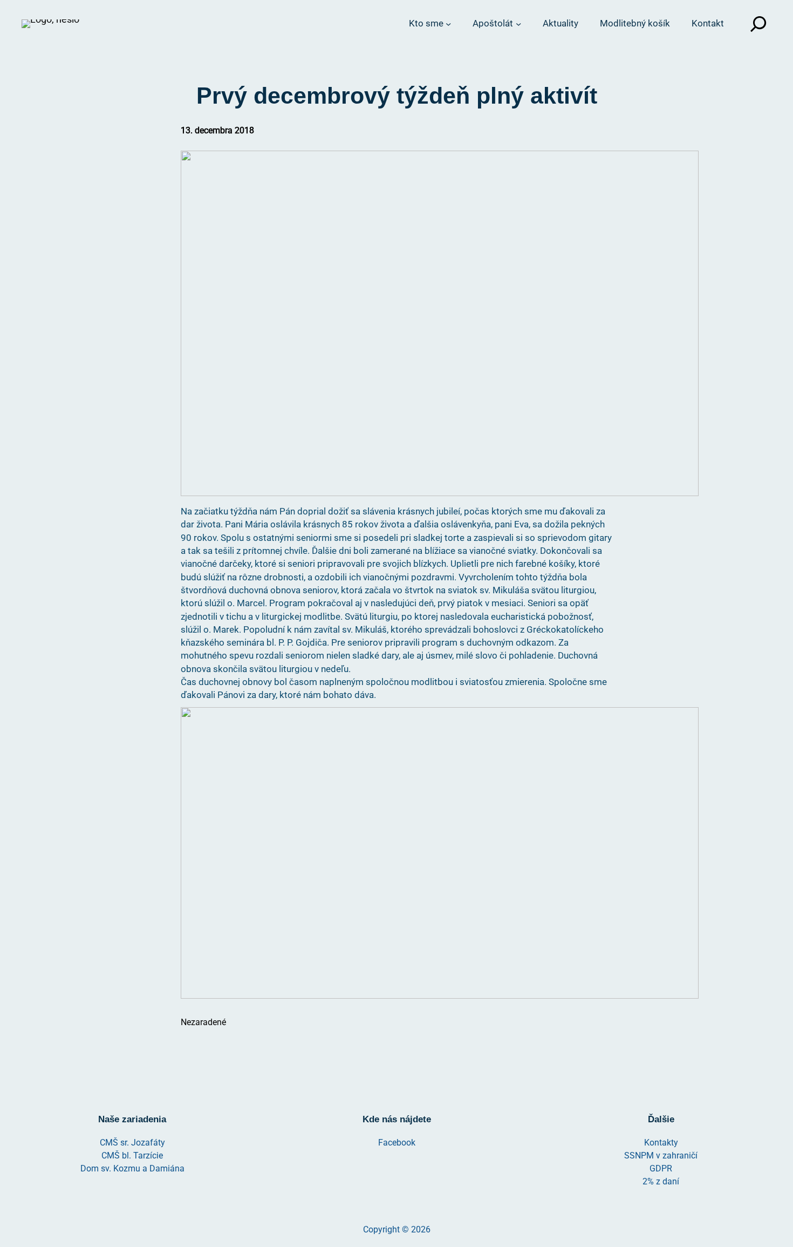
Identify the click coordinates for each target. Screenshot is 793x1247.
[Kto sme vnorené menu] (448, 23)
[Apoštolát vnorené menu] (518, 23)
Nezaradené (203, 1022)
